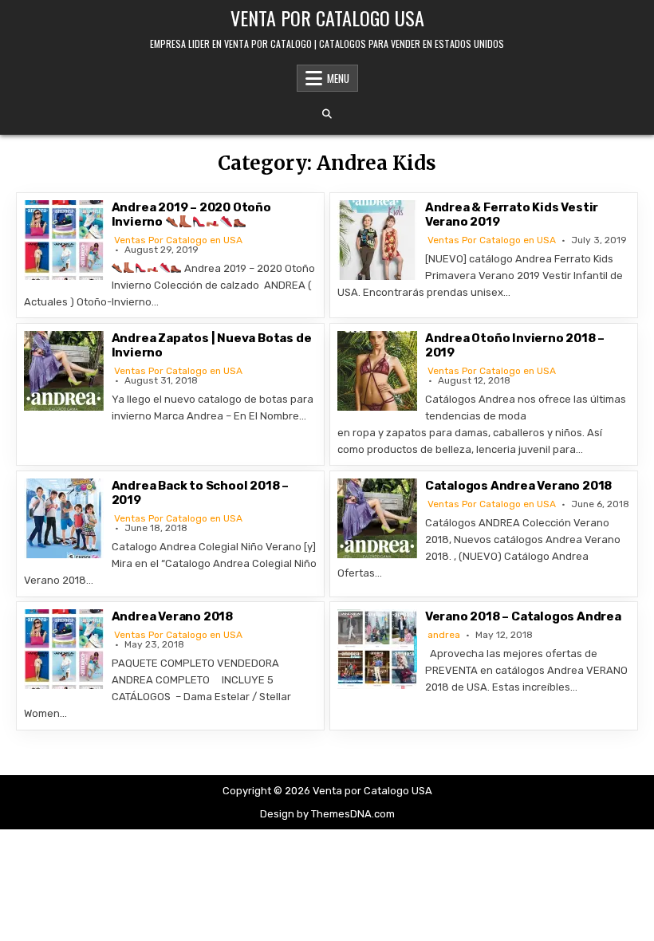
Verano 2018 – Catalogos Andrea (523, 616)
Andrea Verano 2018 (172, 616)
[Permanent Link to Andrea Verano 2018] (64, 649)
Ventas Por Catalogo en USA (178, 240)
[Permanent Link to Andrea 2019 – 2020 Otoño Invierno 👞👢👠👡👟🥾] (64, 240)
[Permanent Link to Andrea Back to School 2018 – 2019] (64, 518)
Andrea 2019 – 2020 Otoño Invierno (191, 214)
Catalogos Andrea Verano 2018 (518, 485)
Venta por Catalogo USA (327, 17)
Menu (338, 78)
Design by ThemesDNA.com (327, 814)
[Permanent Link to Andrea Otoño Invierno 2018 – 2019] (377, 371)
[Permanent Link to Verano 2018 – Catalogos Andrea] (377, 649)
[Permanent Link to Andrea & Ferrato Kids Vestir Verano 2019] (377, 240)
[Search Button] (327, 114)
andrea (443, 635)
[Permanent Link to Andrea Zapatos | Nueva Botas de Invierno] (64, 371)
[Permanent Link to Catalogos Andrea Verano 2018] (377, 518)
